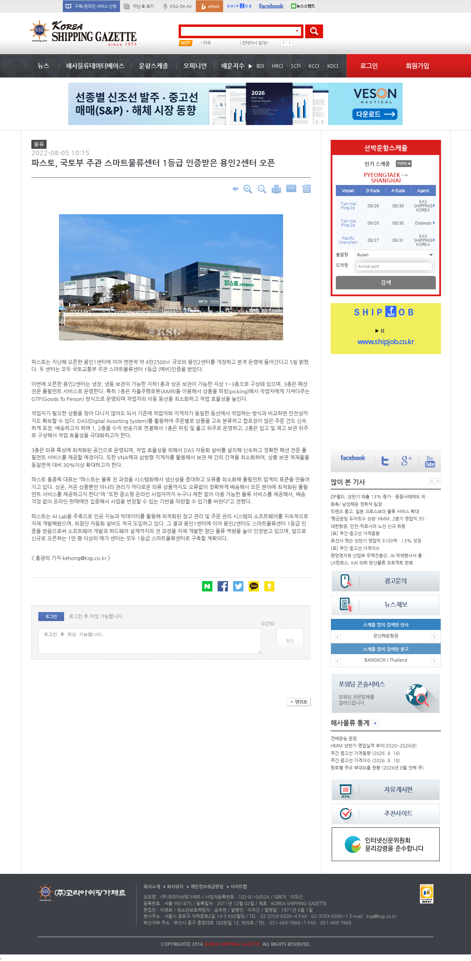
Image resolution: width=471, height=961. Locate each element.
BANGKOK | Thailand (385, 660)
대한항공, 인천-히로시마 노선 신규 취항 (368, 526)
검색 (386, 282)
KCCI (314, 66)
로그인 (369, 65)
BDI (260, 66)
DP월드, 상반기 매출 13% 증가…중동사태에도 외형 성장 (380, 496)
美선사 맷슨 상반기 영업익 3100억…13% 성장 (376, 540)
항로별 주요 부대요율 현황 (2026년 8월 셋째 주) (377, 767)
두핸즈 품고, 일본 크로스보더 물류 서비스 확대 (375, 511)
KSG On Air (181, 6)
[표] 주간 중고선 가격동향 (355, 533)
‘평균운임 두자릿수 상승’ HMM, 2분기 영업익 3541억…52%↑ (380, 518)
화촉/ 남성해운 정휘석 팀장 (356, 504)
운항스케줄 (153, 65)
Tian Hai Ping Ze (348, 205)
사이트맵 (238, 886)
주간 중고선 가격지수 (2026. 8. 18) (365, 760)
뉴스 (43, 65)
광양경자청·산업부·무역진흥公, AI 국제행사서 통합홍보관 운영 (380, 555)
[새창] (386, 830)
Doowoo (423, 222)
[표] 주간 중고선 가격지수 (355, 548)
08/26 (373, 205)
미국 (207, 43)
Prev (284, 43)
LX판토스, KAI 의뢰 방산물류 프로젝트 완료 (372, 562)
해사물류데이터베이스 (95, 65)
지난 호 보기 (143, 6)
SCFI (295, 66)
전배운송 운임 (344, 738)
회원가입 (417, 65)
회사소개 (151, 886)
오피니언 (195, 65)
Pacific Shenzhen (348, 240)
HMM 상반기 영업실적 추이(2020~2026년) (374, 745)
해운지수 (232, 65)
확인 (290, 640)
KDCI (332, 66)
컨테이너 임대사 (256, 43)
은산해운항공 (385, 635)
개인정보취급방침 (206, 886)
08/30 (398, 205)
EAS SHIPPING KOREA (423, 205)
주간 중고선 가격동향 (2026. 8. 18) (365, 753)
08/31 (398, 240)
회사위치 (175, 886)
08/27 (373, 240)
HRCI (277, 66)
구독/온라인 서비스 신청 (96, 6)
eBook (214, 6)
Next (290, 43)
